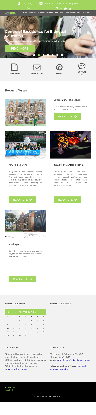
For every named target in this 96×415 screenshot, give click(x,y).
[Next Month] (42, 311)
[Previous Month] (8, 312)
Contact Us (85, 12)
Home (25, 12)
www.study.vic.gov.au (17, 369)
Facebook (81, 366)
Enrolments (59, 12)
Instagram (54, 369)
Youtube (64, 369)
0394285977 (29, 3)
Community (70, 12)
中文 (78, 12)
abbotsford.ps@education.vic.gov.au (61, 3)
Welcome (31, 12)
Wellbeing (50, 12)
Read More (65, 116)
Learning (40, 12)
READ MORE (19, 48)
